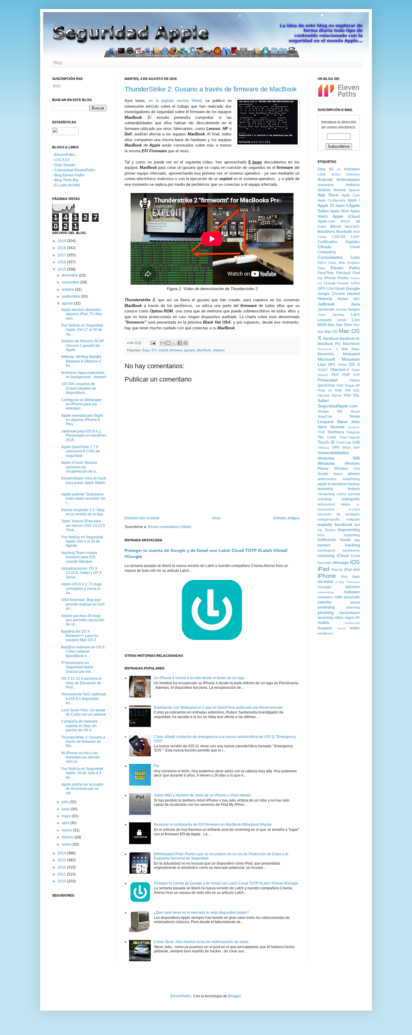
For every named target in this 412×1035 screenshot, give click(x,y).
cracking (324, 499)
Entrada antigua (286, 518)
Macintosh (351, 344)
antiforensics (327, 479)
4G (339, 169)
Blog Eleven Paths (69, 175)
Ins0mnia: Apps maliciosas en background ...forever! (83, 375)
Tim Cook (327, 437)
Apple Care (351, 195)
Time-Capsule (349, 437)
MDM (322, 325)
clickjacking (326, 494)
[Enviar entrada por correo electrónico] (153, 342)
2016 (62, 262)
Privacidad (328, 380)
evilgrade (353, 519)
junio (66, 809)
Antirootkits (326, 185)
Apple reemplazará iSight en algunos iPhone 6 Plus (82, 419)
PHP (356, 375)
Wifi (356, 458)
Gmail (340, 288)
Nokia (342, 364)
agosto (68, 303)
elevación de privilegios (339, 514)
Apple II (341, 206)
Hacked (353, 294)
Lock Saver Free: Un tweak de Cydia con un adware (83, 712)
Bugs (146, 350)
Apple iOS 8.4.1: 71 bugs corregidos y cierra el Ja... (81, 588)
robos (339, 618)
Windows (326, 463)
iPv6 (344, 576)
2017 (62, 255)
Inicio (216, 518)
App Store (328, 194)
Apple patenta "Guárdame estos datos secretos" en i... (83, 498)
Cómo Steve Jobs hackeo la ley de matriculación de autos (201, 942)
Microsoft (326, 359)
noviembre (71, 282)
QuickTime (326, 385)
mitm (338, 597)
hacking (352, 545)
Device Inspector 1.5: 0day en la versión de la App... (83, 512)
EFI (154, 350)
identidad (325, 582)
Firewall (329, 283)
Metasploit (351, 354)
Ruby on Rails (330, 390)
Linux (341, 320)
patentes (325, 602)
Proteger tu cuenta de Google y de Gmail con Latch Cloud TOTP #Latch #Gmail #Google (226, 883)
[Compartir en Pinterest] (185, 343)
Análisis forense (332, 190)
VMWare (323, 447)
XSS (356, 468)
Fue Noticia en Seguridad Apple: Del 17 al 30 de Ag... (82, 329)
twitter (355, 628)
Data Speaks (64, 165)
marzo (67, 830)
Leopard (324, 320)
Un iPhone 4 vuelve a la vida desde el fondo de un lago (199, 678)
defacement (326, 504)
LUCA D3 (62, 160)
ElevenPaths (64, 155)
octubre (68, 289)
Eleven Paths (345, 267)
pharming (353, 607)
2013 (62, 860)
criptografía (350, 499)
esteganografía (329, 519)
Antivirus (353, 185)
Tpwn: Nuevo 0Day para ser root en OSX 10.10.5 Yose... (83, 525)
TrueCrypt (343, 442)
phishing (326, 612)
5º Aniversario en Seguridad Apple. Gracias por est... (77, 667)
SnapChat (325, 416)
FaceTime (326, 273)
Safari (323, 400)
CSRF (355, 237)
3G (331, 169)
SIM (347, 390)
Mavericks (326, 354)
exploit (163, 350)
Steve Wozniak (331, 427)
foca (321, 535)
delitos (345, 504)
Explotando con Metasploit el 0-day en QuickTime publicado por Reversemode (218, 707)
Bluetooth (344, 231)
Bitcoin (335, 226)
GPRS (355, 283)
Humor (342, 299)
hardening (326, 556)
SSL (356, 395)
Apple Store (339, 211)
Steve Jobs (348, 421)
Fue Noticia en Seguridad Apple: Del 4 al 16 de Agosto (82, 541)
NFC (332, 364)
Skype (355, 411)
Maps (356, 349)
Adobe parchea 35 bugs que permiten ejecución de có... (82, 620)
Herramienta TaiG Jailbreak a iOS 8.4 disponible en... (83, 698)
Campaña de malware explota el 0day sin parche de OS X (79, 725)
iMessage (341, 563)
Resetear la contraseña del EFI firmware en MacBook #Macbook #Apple (213, 824)
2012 (62, 867)
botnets (354, 489)
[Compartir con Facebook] (180, 343)
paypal (355, 602)
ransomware (349, 613)
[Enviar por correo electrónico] (163, 343)
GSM (330, 288)
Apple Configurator (332, 200)
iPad (323, 569)
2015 (62, 269)
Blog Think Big (66, 180)
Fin (156, 766)
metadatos (325, 597)
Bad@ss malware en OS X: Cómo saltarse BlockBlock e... (83, 651)
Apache (354, 190)
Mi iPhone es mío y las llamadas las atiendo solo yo (80, 757)
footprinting (352, 535)
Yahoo (337, 474)
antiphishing (351, 479)
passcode (352, 597)
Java (355, 304)
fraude (345, 540)
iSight (356, 576)
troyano (325, 627)
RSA (340, 385)
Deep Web (336, 262)
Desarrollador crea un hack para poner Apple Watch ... (83, 482)
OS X (354, 364)
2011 (62, 874)
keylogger (325, 587)
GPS (321, 288)
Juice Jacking (331, 314)
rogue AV (352, 618)
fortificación (327, 540)
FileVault (343, 273)
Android (325, 179)
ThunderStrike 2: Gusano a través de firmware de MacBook (211, 89)
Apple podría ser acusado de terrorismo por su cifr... (82, 788)
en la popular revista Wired (175, 100)
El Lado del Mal (67, 185)
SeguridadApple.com (337, 406)
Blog (57, 62)
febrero (68, 837)
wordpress (325, 633)
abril (66, 823)
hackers (324, 545)
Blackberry (326, 231)
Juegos (354, 309)
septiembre (71, 296)
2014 (62, 853)
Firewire (343, 283)
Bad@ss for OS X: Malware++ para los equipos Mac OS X (79, 635)
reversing (325, 618)
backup (354, 484)
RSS (56, 86)
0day (322, 169)
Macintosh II (328, 349)
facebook (343, 524)
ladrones (352, 587)
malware (219, 350)
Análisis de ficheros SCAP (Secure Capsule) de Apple (82, 345)
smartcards (352, 623)
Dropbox (353, 262)
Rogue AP (352, 385)
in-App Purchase (347, 582)
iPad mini (352, 570)
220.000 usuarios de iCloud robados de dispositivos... (78, 388)
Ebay (321, 268)
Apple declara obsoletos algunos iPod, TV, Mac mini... (81, 314)
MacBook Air (349, 339)
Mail (344, 349)
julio (66, 802)
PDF (335, 375)
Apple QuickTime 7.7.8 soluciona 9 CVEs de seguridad (80, 451)
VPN (336, 447)
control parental (348, 494)
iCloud (343, 555)
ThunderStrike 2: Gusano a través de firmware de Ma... (83, 741)
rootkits (323, 623)
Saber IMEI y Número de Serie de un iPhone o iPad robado (202, 795)
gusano (189, 350)
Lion (356, 319)
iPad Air (337, 569)
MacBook (204, 350)
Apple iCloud (346, 216)
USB (356, 442)
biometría (325, 489)
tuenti (341, 628)
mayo (67, 816)
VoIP (356, 447)
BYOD (345, 221)
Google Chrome (331, 294)
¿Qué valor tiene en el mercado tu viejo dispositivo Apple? (201, 912)
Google (353, 288)
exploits (325, 524)
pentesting (326, 607)
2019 (62, 241)
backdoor (339, 484)
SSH (347, 395)
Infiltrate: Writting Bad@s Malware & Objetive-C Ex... (81, 361)
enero (67, 844)
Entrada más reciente (142, 518)
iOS (355, 562)
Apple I (353, 200)
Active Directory (345, 174)
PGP (346, 375)
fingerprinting (349, 530)
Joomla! (341, 309)
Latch (355, 314)
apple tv (324, 484)
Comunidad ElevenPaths (74, 170)
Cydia (355, 257)
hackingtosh (326, 550)
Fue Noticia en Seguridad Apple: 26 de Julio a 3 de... (82, 773)
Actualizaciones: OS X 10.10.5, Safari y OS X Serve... (81, 572)
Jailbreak (326, 304)
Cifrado (324, 246)
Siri (339, 411)
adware (353, 474)
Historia (325, 298)
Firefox (343, 278)
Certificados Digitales (339, 242)
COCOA (338, 237)
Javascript (326, 309)
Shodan (323, 411)
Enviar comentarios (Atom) (169, 527)
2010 (62, 881)
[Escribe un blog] (168, 343)
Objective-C (340, 370)
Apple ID (326, 205)
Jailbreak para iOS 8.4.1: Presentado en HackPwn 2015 (83, 435)
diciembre (70, 275)
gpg (357, 540)
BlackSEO (352, 226)
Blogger (234, 996)
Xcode (323, 474)
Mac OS (331, 332)
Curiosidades (330, 257)
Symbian (354, 427)
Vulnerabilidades (333, 452)
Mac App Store (340, 325)
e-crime (354, 509)
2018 (62, 248)
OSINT (323, 370)
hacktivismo (351, 550)
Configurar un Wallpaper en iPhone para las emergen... (81, 404)
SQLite (336, 395)
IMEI (356, 299)
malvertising (326, 592)
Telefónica (335, 432)
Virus (346, 447)
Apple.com (326, 221)
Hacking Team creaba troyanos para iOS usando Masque (79, 557)
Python (355, 380)
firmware (176, 350)
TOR (321, 432)
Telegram (353, 432)
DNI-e (322, 262)
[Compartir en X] (174, 343)
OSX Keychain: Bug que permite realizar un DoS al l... (83, 604)
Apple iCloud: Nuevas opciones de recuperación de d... (79, 467)
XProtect (341, 469)
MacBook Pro (329, 344)
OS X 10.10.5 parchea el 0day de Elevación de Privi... (81, 682)
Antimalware (348, 179)
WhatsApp (326, 458)
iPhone (327, 576)
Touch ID (326, 442)
